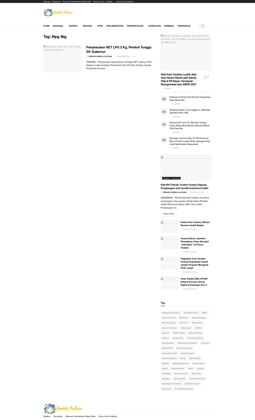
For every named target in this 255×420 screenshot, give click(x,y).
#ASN (204, 312)
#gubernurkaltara (169, 328)
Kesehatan (154, 25)
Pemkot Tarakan (171, 178)
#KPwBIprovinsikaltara (187, 343)
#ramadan (166, 373)
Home (46, 25)
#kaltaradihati (179, 333)
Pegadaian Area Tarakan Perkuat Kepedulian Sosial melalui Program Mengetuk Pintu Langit (194, 263)
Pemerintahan (135, 25)
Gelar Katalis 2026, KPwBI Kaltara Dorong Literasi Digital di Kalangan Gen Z (194, 281)
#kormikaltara (168, 343)
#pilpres (165, 363)
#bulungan (183, 317)
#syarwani (196, 373)
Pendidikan (184, 25)
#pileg (182, 358)
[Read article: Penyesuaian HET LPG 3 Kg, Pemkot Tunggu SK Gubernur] (62, 58)
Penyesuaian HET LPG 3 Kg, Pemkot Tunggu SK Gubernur (118, 49)
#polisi (165, 368)
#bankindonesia (168, 317)
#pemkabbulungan (184, 348)
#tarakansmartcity (197, 378)
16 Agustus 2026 (189, 289)
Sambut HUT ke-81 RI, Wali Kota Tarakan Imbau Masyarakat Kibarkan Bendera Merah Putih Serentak (189, 125)
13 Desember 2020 (122, 56)
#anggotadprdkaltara (171, 312)
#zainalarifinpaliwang (184, 389)
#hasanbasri (186, 328)
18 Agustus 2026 (189, 272)
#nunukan (205, 343)
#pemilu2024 (167, 348)
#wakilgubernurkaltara (171, 383)
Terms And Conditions (125, 1)
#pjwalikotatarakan (181, 363)
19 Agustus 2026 (189, 229)
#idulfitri (198, 328)
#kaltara (165, 333)
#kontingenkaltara (195, 338)
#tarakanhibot (179, 378)
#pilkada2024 (195, 358)
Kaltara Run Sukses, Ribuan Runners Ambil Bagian (195, 223)
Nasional (58, 25)
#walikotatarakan (192, 383)
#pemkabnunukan (169, 353)
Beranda (46, 1)
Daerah (73, 25)
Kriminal (169, 25)
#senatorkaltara (181, 373)
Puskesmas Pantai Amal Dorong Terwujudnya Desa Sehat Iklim (190, 98)
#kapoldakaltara (195, 333)
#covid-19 (184, 322)
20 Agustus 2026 (196, 192)
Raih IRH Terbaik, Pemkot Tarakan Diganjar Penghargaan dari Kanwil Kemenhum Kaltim (184, 186)
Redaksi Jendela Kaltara (100, 56)
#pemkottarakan (188, 353)
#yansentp (166, 389)
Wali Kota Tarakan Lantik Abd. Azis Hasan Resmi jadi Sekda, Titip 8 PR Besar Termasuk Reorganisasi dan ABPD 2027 (179, 79)
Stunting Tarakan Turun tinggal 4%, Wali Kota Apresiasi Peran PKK (190, 111)
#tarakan (166, 378)
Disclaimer (56, 1)
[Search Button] (210, 26)
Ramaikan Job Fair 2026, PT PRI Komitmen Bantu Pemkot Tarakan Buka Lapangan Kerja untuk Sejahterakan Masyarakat (190, 141)
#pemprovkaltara (169, 358)
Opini (100, 25)
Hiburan (87, 25)
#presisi (200, 368)
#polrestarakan (178, 368)
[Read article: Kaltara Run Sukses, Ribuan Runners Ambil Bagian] (169, 227)
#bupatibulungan (199, 317)
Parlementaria (115, 25)
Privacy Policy (98, 1)
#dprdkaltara (197, 322)
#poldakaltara (198, 363)
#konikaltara (178, 338)
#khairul (165, 338)
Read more (170, 213)
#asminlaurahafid (191, 312)
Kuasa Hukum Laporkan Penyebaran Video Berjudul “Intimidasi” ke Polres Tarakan (195, 243)
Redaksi (109, 1)
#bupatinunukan (169, 322)
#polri (190, 368)
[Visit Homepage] (58, 13)
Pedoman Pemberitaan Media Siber (76, 1)
